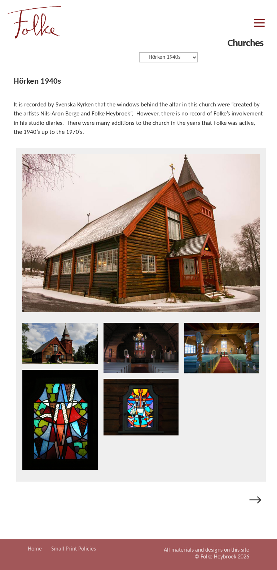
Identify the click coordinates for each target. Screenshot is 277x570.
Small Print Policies (73, 549)
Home (35, 549)
